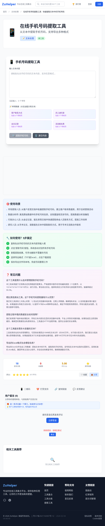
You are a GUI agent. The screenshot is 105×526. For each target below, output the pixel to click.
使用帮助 (69, 490)
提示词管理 (90, 498)
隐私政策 (88, 516)
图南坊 (88, 490)
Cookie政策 (97, 518)
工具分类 (48, 498)
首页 (5, 11)
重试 (52, 434)
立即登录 (52, 420)
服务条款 (98, 516)
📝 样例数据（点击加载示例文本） (23, 106)
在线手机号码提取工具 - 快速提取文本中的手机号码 (43, 11)
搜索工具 (48, 502)
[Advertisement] (52, 176)
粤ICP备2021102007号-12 (43, 516)
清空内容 (41, 135)
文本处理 (15, 11)
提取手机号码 (20, 135)
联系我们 (69, 494)
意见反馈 (69, 498)
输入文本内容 (14, 68)
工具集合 (48, 494)
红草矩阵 (89, 494)
